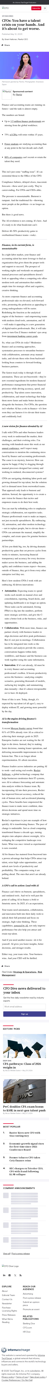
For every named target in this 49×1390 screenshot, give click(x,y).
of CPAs (14, 134)
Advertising (28, 1293)
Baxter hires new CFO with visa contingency (24, 1134)
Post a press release (21, 1253)
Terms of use (22, 1377)
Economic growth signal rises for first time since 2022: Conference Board (26, 1146)
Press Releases (9, 1315)
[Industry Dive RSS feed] (20, 1275)
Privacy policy (8, 1377)
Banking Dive (29, 1323)
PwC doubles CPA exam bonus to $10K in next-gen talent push (24, 1108)
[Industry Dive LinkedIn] (4, 1275)
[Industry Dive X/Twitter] (15, 1275)
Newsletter (7, 1303)
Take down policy (38, 1377)
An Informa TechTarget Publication (24, 3)
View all (6, 1253)
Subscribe (36, 8)
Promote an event (31, 1309)
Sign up (24, 1014)
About (5, 1291)
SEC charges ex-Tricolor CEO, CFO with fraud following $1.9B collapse (26, 1171)
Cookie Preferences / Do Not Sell (17, 1380)
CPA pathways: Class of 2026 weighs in (22, 1065)
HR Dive (26, 1331)
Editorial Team (8, 1295)
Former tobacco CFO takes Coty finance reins (24, 1159)
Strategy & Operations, (25, 972)
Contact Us (7, 1299)
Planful (19, 94)
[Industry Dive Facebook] (9, 1275)
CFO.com (27, 1327)
